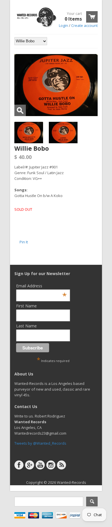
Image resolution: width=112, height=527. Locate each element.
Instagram (50, 465)
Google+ (29, 465)
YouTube (40, 465)
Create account (84, 25)
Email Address (41, 286)
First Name (26, 306)
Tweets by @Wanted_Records (40, 443)
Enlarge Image (20, 110)
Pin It (24, 241)
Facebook (19, 465)
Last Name (26, 326)
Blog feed (61, 465)
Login (63, 25)
